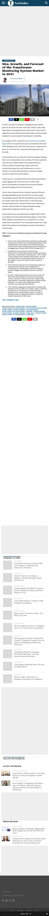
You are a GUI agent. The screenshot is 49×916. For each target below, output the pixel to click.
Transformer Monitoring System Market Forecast (23, 312)
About (12, 910)
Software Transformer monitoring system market (24, 309)
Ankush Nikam (17, 78)
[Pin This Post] (27, 119)
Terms (36, 910)
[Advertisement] (24, 31)
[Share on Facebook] (11, 119)
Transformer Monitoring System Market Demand (20, 310)
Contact (20, 910)
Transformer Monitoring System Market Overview (24, 313)
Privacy (29, 910)
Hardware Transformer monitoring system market (19, 307)
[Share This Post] (16, 119)
